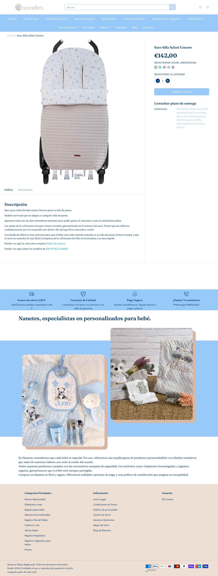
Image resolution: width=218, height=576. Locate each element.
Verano (12, 18)
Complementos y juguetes (166, 18)
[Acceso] (200, 7)
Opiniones (121, 27)
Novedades (88, 27)
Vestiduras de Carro (56, 18)
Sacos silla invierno (187, 116)
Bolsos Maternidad (35, 499)
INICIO (180, 108)
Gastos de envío (102, 514)
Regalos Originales (35, 535)
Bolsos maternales (84, 18)
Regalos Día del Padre (36, 519)
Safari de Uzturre (195, 123)
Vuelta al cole (31, 18)
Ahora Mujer (31, 530)
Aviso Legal (99, 499)
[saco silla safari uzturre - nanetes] (72, 112)
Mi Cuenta (167, 499)
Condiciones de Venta (105, 504)
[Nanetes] (29, 7)
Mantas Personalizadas (37, 514)
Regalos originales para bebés (38, 542)
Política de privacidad (105, 509)
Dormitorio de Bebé (134, 18)
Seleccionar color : (175, 62)
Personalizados (67, 27)
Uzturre (180, 127)
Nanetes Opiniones (103, 519)
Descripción (25, 189)
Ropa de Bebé (109, 18)
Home (10, 35)
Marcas (104, 27)
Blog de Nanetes (102, 530)
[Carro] (207, 7)
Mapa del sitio (101, 525)
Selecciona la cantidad (169, 74)
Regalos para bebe (34, 509)
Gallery (8, 189)
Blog (134, 27)
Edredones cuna (33, 504)
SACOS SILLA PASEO (57, 248)
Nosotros (148, 27)
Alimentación (195, 18)
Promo (28, 549)
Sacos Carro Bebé (196, 112)
